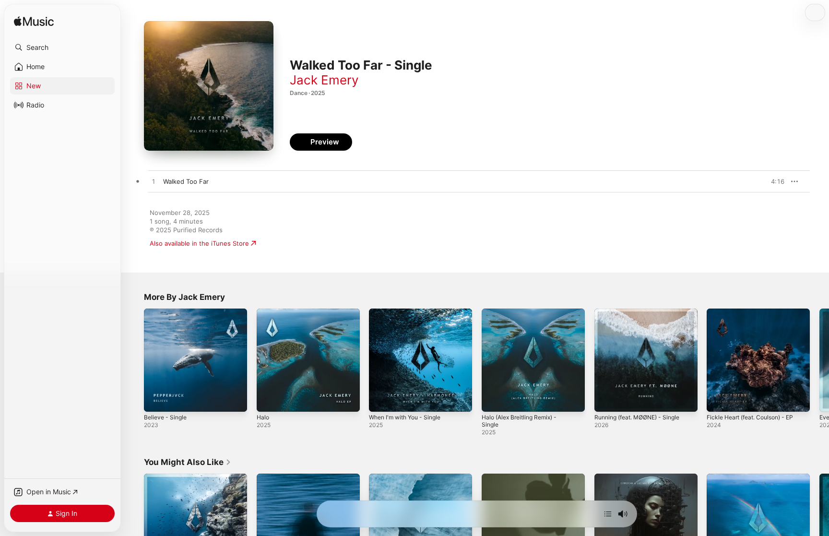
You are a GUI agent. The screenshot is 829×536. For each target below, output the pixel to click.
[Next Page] (819, 359)
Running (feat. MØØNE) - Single (642, 312)
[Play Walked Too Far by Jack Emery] (153, 182)
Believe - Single (167, 312)
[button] (62, 47)
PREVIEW (773, 181)
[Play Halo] (268, 400)
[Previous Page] (134, 359)
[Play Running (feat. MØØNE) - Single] (606, 400)
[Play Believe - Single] (156, 400)
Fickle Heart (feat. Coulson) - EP (755, 312)
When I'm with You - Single (409, 312)
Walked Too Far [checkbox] (186, 181)
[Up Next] (608, 514)
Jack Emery (324, 79)
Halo (263, 312)
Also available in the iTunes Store (199, 243)
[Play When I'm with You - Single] (381, 400)
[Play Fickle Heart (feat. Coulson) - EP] (718, 400)
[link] (187, 462)
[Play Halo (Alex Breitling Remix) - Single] (493, 400)
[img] (34, 21)
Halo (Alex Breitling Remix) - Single (524, 316)
